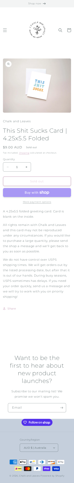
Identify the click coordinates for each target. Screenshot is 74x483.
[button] (5, 30)
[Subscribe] (61, 407)
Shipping (24, 153)
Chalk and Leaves (29, 475)
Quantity (9, 159)
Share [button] (11, 308)
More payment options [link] (37, 201)
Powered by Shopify (52, 475)
